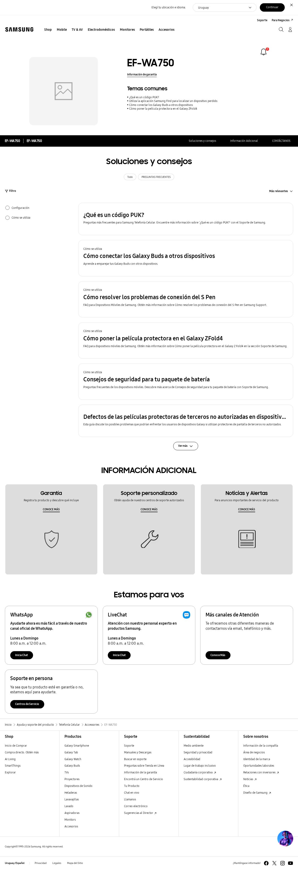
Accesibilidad (192, 759)
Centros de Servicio (27, 704)
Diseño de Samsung (255, 792)
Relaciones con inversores (259, 772)
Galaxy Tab (71, 752)
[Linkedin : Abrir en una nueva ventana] (282, 863)
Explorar (10, 772)
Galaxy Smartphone (76, 745)
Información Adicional (244, 140)
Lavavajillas (71, 799)
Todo (130, 177)
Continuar (272, 7)
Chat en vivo (131, 792)
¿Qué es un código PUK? (144, 97)
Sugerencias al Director (139, 813)
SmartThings (12, 765)
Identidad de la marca (256, 759)
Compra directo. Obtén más (22, 752)
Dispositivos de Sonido (78, 786)
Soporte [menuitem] (262, 20)
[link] (263, 52)
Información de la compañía (260, 745)
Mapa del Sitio (75, 863)
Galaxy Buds (72, 765)
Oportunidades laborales (258, 765)
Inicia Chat (21, 655)
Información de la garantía (140, 772)
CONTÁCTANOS (281, 140)
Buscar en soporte (135, 759)
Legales (56, 863)
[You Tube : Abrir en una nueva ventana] (290, 863)
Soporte (129, 745)
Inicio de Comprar (16, 745)
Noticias (248, 779)
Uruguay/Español (14, 863)
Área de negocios (254, 752)
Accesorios (71, 826)
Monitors (70, 819)
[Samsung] (19, 29)
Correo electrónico (136, 806)
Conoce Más (217, 655)
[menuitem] (48, 30)
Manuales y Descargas (137, 752)
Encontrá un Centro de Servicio (143, 779)
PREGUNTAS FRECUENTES (156, 177)
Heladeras (70, 792)
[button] (185, 219)
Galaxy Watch (72, 759)
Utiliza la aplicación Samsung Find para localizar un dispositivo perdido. (173, 101)
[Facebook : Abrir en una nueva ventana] (266, 863)
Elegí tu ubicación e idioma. (169, 7)
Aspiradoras (71, 813)
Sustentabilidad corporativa (201, 779)
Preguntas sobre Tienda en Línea (144, 765)
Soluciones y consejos (202, 140)
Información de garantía (142, 74)
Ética (246, 786)
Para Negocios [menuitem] (281, 20)
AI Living (10, 759)
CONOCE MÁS (51, 509)
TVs (66, 772)
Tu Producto (132, 786)
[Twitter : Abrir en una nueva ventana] (274, 863)
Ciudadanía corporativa (198, 772)
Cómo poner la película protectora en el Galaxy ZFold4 (163, 108)
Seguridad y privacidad (198, 752)
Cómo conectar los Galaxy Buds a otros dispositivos (161, 105)
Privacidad (41, 863)
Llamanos (130, 799)
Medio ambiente (193, 745)
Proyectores (71, 779)
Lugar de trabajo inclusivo (200, 765)
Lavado (68, 806)
